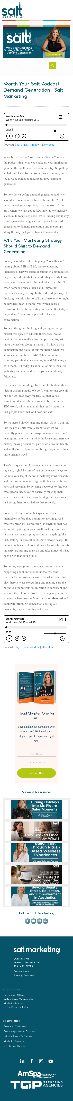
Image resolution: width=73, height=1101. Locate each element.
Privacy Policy (21, 971)
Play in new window (27, 144)
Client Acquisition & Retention (20, 1031)
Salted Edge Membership (18, 999)
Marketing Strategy (14, 1041)
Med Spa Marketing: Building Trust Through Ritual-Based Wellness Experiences (36, 852)
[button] (50, 754)
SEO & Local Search (15, 1046)
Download (48, 144)
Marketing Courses (14, 1003)
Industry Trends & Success (18, 1036)
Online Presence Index (16, 1007)
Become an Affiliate (14, 995)
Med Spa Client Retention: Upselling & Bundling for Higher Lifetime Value (36, 831)
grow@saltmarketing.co (29, 962)
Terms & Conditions (24, 975)
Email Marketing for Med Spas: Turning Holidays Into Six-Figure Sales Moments (36, 809)
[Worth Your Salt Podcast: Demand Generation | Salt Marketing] (36, 41)
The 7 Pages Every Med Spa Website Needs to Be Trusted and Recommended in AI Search (36, 874)
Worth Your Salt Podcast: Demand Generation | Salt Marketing (33, 90)
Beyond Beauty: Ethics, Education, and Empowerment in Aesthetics (36, 896)
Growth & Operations (15, 1026)
